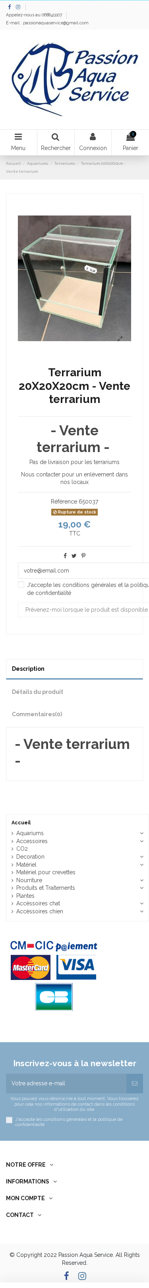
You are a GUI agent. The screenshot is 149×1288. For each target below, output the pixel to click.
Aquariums (30, 833)
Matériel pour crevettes (45, 872)
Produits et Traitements (45, 888)
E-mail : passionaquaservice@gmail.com (47, 22)
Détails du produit (37, 692)
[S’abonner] (134, 1083)
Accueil (21, 823)
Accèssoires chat (38, 903)
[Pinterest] (83, 556)
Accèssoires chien (39, 911)
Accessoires (32, 841)
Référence (64, 501)
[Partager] (65, 556)
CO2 (22, 848)
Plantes (25, 896)
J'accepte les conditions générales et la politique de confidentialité (68, 1122)
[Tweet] (74, 556)
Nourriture (29, 880)
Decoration (30, 856)
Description (28, 669)
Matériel (26, 864)
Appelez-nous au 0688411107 (35, 14)
